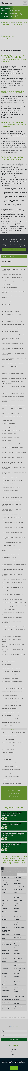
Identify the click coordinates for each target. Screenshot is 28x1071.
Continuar (14, 1067)
